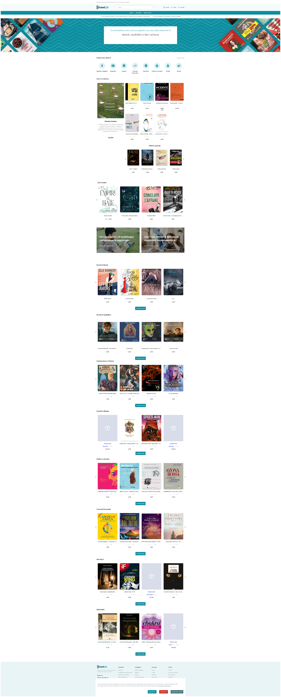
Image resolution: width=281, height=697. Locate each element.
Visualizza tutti (180, 58)
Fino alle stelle (129, 298)
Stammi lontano (111, 121)
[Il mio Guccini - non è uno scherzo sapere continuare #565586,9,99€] (162, 123)
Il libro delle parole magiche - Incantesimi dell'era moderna (151, 541)
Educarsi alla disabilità (132, 134)
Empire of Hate (108, 215)
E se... (173, 298)
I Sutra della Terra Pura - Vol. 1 (173, 541)
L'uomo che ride (173, 348)
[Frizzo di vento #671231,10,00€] (147, 92)
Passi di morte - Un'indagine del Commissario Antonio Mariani (173, 215)
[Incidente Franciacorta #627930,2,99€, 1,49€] (162, 92)
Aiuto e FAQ (154, 677)
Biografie (113, 71)
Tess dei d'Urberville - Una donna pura (107, 348)
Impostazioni (152, 691)
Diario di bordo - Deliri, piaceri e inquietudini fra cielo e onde (147, 134)
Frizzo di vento (147, 103)
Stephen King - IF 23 (129, 591)
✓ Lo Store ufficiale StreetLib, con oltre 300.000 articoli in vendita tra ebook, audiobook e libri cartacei (125, 16)
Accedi (167, 7)
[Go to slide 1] (125, 159)
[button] (140, 308)
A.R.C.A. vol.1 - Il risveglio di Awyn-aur (129, 393)
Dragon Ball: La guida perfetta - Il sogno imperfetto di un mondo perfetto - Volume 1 (129, 443)
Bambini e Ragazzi (102, 71)
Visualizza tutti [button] (140, 358)
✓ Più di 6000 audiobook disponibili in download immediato (166, 16)
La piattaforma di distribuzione (125, 672)
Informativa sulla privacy (164, 686)
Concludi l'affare (151, 215)
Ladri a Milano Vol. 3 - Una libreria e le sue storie (132, 103)
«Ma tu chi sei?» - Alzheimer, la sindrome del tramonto (129, 491)
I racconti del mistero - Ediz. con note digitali (173, 591)
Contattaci (127, 2)
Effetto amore (107, 298)
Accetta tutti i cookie (177, 691)
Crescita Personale (135, 72)
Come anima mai (161, 169)
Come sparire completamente (107, 591)
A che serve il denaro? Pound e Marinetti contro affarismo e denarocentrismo (151, 491)
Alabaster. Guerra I (151, 393)
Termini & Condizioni (173, 672)
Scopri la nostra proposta (106, 246)
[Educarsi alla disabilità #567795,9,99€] (132, 123)
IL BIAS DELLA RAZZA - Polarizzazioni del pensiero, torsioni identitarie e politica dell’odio (107, 491)
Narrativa (146, 71)
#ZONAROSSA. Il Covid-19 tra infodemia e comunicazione (173, 491)
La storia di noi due (151, 298)
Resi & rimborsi (171, 674)
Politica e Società (157, 71)
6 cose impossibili (173, 393)
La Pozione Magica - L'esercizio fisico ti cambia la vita (107, 541)
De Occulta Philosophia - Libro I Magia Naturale (129, 642)
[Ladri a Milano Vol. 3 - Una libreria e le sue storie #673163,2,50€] (132, 92)
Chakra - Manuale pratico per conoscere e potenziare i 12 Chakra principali (151, 642)
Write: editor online (122, 677)
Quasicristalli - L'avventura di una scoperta (177, 103)
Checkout (154, 674)
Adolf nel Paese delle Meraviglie (107, 393)
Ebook (131, 12)
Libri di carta (147, 12)
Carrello (153, 672)
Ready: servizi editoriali (123, 674)
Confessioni (129, 348)
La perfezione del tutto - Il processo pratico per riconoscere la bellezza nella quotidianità (129, 541)
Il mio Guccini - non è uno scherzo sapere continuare (162, 134)
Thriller (168, 71)
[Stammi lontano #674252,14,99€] (110, 100)
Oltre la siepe (175, 169)
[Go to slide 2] (183, 159)
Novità (179, 71)
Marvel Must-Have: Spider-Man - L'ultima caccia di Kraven (151, 443)
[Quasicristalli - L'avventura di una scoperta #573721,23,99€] (177, 92)
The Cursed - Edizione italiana (130, 215)
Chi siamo (120, 670)
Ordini (174, 7)
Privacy (170, 670)
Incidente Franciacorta (162, 103)
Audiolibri (138, 12)
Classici (124, 71)
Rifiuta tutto (164, 691)
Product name (107, 443)
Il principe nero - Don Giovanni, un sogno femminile (151, 348)
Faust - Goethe (133, 169)
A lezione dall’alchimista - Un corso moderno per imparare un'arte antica (107, 642)
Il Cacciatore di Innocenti (147, 169)
